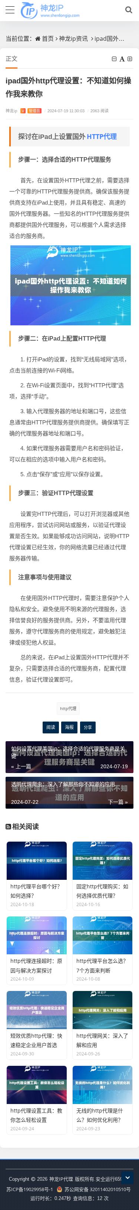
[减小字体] (115, 59)
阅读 (50, 727)
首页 (48, 38)
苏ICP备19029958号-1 (29, 1189)
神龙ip (23, 110)
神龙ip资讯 (73, 38)
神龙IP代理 (61, 1179)
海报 (69, 727)
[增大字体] (130, 59)
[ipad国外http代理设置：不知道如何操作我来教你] (70, 284)
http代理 (68, 708)
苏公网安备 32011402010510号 (97, 1189)
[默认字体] (122, 59)
